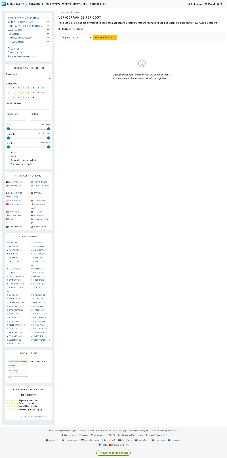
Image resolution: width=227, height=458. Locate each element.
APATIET (13, 254)
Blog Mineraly (70, 435)
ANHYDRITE (39, 250)
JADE (36, 287)
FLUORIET (38, 276)
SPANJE (38, 193)
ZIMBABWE (40, 226)
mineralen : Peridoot (104, 37)
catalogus (66, 12)
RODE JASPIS (40, 317)
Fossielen (15, 33)
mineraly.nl (143, 440)
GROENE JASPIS (16, 284)
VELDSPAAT (15, 340)
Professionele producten (23, 56)
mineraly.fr (53, 440)
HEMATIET (39, 284)
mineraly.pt (159, 440)
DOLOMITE (15, 272)
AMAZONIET (39, 242)
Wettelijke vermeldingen (65, 430)
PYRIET (13, 313)
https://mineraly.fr (157, 435)
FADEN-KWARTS (17, 276)
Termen (49, 430)
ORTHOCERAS (16, 310)
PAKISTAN (15, 215)
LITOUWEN (40, 200)
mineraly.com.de (91, 440)
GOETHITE (39, 280)
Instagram (98, 435)
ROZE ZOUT (39, 321)
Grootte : (11, 143)
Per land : (35, 114)
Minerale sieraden (19, 37)
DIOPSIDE (38, 269)
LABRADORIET (16, 302)
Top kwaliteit (15, 52)
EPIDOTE (38, 272)
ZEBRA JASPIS (16, 343)
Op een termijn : (14, 103)
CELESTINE (15, 269)
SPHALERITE (15, 332)
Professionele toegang (138, 430)
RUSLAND (39, 215)
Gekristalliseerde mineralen (25, 26)
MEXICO (14, 212)
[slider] (8, 128)
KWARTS (14, 298)
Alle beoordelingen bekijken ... (35, 416)
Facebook (84, 435)
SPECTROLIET (40, 328)
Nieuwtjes (13, 48)
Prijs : (9, 125)
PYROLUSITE (39, 313)
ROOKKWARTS (16, 321)
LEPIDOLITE (39, 302)
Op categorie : (12, 74)
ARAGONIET (39, 254)
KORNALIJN (39, 295)
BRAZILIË (15, 185)
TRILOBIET (15, 336)
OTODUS (38, 310)
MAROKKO (15, 204)
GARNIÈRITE (15, 280)
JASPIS (13, 295)
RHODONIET (15, 317)
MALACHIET (15, 306)
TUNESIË (14, 219)
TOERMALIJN (39, 332)
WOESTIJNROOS (41, 340)
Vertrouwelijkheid (86, 430)
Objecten (15, 29)
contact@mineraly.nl (134, 435)
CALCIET (14, 261)
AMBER (13, 246)
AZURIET (14, 257)
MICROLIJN (39, 306)
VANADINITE (39, 336)
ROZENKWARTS (17, 325)
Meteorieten (16, 41)
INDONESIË (15, 200)
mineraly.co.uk (71, 440)
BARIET (38, 257)
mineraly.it (110, 440)
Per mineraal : (13, 114)
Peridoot (77, 12)
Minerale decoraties (21, 22)
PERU (38, 212)
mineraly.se (175, 440)
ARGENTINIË (40, 182)
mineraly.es (126, 440)
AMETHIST (39, 246)
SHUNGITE (14, 328)
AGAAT (13, 242)
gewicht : (11, 134)
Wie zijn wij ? (101, 430)
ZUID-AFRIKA (15, 226)
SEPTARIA (38, 325)
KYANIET (38, 298)
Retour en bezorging (117, 430)
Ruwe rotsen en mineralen (23, 18)
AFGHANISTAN (16, 182)
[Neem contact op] (104, 4)
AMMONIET (15, 250)
